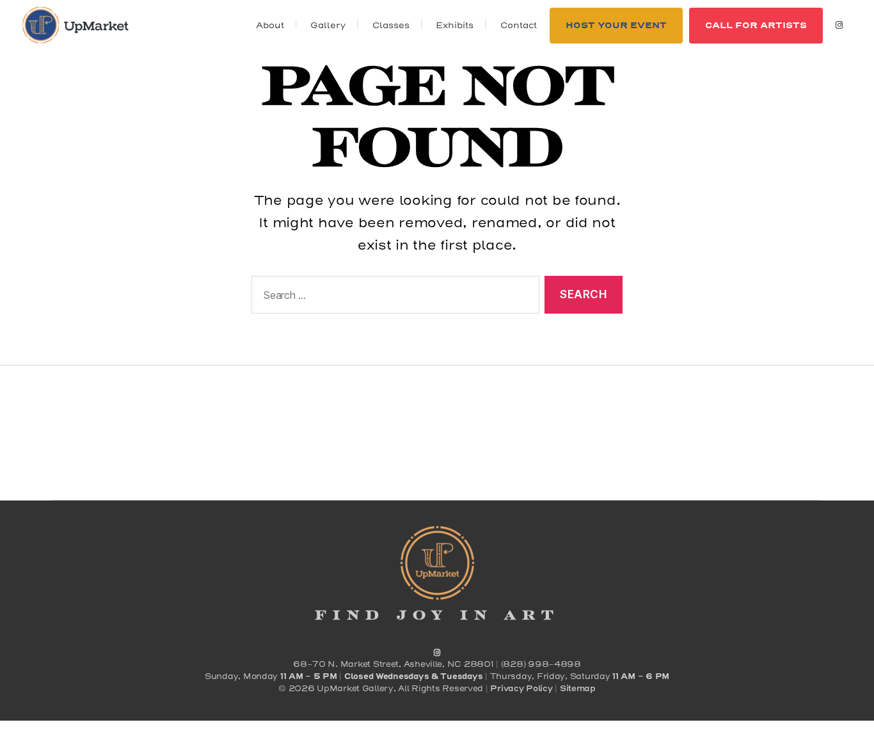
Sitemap (578, 689)
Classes (390, 25)
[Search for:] (392, 297)
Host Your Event (616, 25)
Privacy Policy (521, 689)
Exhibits (454, 25)
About (270, 25)
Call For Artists (756, 25)
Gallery (328, 25)
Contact (518, 25)
